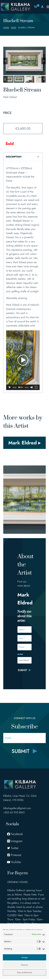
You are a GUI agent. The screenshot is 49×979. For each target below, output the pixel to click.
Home (6, 27)
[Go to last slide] (5, 61)
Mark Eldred (10, 97)
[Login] (42, 7)
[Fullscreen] (36, 387)
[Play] (9, 387)
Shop (13, 27)
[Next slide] (43, 61)
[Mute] (31, 387)
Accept (25, 957)
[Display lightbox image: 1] (24, 61)
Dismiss (24, 964)
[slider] (21, 387)
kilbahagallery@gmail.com (17, 808)
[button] (8, 79)
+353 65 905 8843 (13, 812)
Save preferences (24, 972)
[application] (23, 360)
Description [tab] (14, 156)
